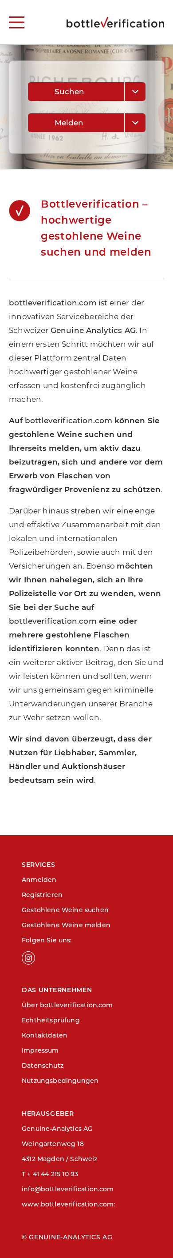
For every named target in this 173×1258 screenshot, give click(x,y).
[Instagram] (66, 958)
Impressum (40, 1050)
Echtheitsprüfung (51, 1020)
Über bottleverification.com (67, 1005)
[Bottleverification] (115, 22)
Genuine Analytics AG (93, 330)
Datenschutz (42, 1066)
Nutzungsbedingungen (60, 1081)
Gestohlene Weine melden (66, 925)
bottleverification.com (53, 302)
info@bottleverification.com (68, 1189)
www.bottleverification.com (68, 1204)
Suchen (70, 91)
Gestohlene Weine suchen (65, 910)
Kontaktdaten (44, 1035)
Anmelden (39, 880)
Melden (69, 122)
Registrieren (42, 895)
